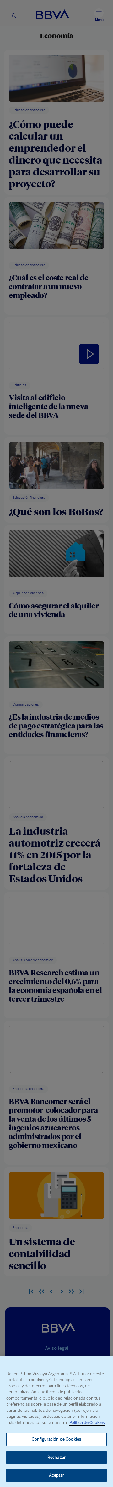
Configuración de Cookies (56, 1439)
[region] (56, 1421)
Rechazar (56, 1457)
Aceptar (56, 1475)
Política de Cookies (87, 1422)
